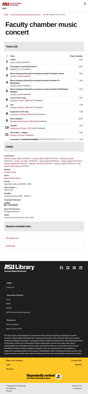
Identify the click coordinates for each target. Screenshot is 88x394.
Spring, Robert (44, 161)
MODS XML (10, 246)
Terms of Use (77, 386)
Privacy (9, 391)
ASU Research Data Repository (18, 312)
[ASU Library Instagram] (74, 267)
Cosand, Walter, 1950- (40, 158)
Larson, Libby (15, 62)
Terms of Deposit (12, 324)
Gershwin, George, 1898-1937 (21, 100)
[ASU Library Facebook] (61, 267)
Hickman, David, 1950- (12, 158)
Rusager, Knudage (17, 135)
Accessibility (11, 388)
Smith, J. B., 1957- (21, 161)
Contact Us (10, 287)
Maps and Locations (14, 360)
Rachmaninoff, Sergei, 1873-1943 (23, 128)
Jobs (8, 365)
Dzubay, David (15, 76)
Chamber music (10, 172)
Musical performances (12, 178)
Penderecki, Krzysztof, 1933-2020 (23, 114)
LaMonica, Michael (36, 163)
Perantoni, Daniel (67, 158)
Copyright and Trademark (16, 386)
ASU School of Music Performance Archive (26, 14)
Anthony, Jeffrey (60, 163)
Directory (10, 369)
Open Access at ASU (14, 329)
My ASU (78, 365)
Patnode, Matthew (11, 163)
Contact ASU (76, 360)
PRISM (8, 308)
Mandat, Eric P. (15, 69)
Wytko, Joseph (67, 161)
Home (8, 299)
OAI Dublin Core (12, 238)
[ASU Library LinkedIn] (80, 267)
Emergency (77, 388)
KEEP (4, 8)
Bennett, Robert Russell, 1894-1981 (23, 121)
